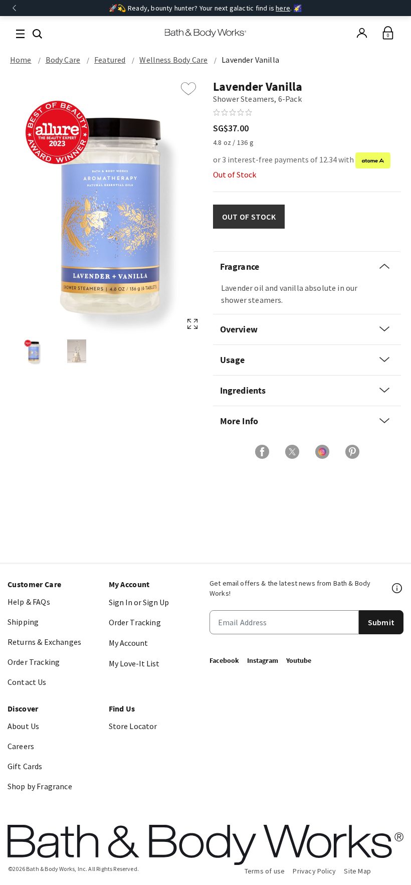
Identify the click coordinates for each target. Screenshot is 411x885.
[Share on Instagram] (322, 452)
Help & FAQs (29, 602)
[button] (37, 33)
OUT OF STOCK (249, 217)
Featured (109, 60)
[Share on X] (292, 452)
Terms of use (265, 870)
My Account (128, 643)
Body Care (63, 60)
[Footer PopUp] (397, 588)
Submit (381, 622)
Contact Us (27, 682)
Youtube (298, 660)
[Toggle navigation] (20, 33)
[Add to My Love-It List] (188, 89)
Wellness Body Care (173, 60)
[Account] (362, 33)
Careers (21, 746)
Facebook (224, 660)
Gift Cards (25, 766)
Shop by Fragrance (40, 786)
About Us (23, 726)
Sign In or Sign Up (139, 602)
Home (21, 60)
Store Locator (133, 726)
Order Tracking (34, 662)
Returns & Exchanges (44, 642)
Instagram (262, 660)
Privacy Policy (314, 870)
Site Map (357, 870)
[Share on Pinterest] (352, 452)
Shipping (23, 622)
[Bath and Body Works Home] (206, 33)
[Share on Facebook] (262, 452)
